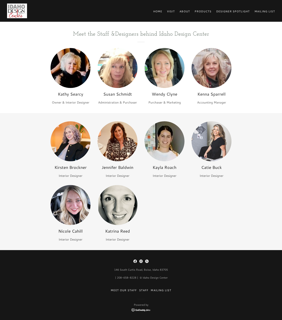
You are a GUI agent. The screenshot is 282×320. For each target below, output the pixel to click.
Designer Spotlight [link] (233, 11)
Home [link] (157, 11)
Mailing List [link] (265, 11)
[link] (17, 10)
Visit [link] (171, 11)
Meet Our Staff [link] (124, 290)
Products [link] (203, 11)
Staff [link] (143, 290)
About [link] (184, 11)
